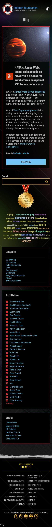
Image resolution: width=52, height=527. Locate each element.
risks (5, 238)
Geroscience (11, 423)
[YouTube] (31, 516)
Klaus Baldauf (16, 346)
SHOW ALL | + (10, 403)
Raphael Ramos (17, 366)
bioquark (20, 218)
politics (12, 235)
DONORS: (18, 489)
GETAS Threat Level (26, 466)
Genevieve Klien (17, 301)
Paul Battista (15, 322)
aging (10, 214)
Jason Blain (15, 390)
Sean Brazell (15, 373)
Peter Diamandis (13, 265)
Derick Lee (14, 356)
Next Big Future (13, 432)
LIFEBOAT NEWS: (33, 475)
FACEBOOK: (9, 475)
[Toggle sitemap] (42, 9)
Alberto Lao (15, 359)
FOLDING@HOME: (10, 496)
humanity (18, 228)
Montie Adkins (16, 393)
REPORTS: (31, 492)
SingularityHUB (12, 439)
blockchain (16, 222)
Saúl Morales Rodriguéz (20, 305)
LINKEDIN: (11, 481)
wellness (26, 241)
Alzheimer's (19, 215)
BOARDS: (30, 489)
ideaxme (23, 229)
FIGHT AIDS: (13, 492)
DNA (8, 268)
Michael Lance (16, 387)
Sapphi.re (44, 512)
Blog (26, 20)
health (42, 225)
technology (31, 238)
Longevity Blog (12, 426)
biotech (30, 218)
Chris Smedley (16, 400)
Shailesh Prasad (17, 318)
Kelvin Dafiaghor (17, 329)
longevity (41, 231)
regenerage (26, 235)
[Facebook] (16, 516)
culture (41, 221)
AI (14, 215)
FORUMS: (20, 504)
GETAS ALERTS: (32, 481)
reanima (18, 235)
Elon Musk (10, 273)
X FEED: (11, 485)
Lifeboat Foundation (20, 512)
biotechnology (41, 218)
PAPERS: (30, 500)
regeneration (39, 234)
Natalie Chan (15, 370)
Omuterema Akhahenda (20, 342)
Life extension (20, 231)
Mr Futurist (11, 429)
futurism (31, 225)
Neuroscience (6, 235)
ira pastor (7, 231)
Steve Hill (14, 376)
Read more (26, 162)
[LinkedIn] (26, 516)
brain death (23, 221)
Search (47, 181)
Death (45, 221)
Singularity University (15, 275)
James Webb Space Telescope (29, 91)
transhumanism (43, 238)
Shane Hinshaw (17, 363)
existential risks (12, 225)
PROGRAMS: (31, 496)
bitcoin (9, 221)
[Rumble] (36, 516)
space (15, 238)
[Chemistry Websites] (26, 197)
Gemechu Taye (16, 325)
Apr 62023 (9, 76)
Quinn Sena (15, 312)
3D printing (11, 260)
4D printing (11, 262)
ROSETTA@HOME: (10, 500)
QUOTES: (30, 504)
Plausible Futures (13, 435)
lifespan (32, 231)
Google (36, 225)
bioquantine (10, 218)
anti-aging (28, 214)
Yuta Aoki (14, 353)
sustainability (22, 238)
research (47, 235)
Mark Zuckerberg (13, 281)
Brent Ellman (15, 380)
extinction (20, 225)
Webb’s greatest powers (25, 110)
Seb (11, 383)
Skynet (9, 278)
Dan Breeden (17, 153)
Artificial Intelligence (40, 215)
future (25, 225)
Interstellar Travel (43, 229)
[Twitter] (21, 516)
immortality (32, 228)
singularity (9, 238)
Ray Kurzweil (11, 270)
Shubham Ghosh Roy (19, 308)
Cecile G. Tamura (17, 349)
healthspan (9, 228)
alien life (26, 153)
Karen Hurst (15, 332)
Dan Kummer (15, 339)
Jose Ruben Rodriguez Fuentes (23, 335)
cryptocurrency (36, 221)
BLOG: (29, 485)
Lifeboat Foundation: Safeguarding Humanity (19, 9)
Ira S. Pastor (15, 397)
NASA (48, 232)
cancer (29, 222)
